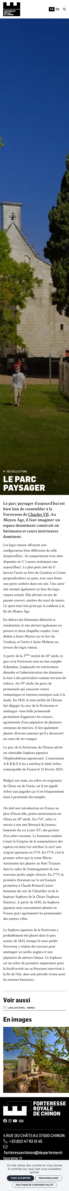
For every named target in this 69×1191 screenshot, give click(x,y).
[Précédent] (4, 471)
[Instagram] (10, 1121)
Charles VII (38, 514)
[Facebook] (5, 1121)
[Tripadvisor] (21, 1121)
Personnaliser (48, 1178)
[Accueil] (11, 9)
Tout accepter (20, 1178)
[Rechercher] (64, 9)
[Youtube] (15, 1121)
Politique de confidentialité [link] (34, 1184)
